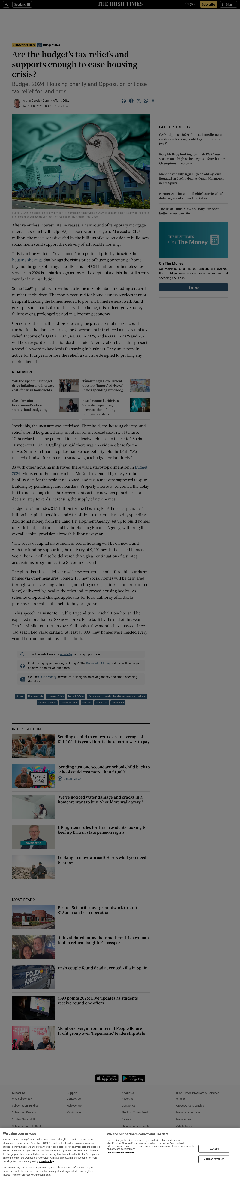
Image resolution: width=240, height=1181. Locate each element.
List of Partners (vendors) (121, 1152)
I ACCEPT (214, 1148)
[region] (120, 1154)
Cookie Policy (46, 1161)
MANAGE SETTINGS (214, 1159)
